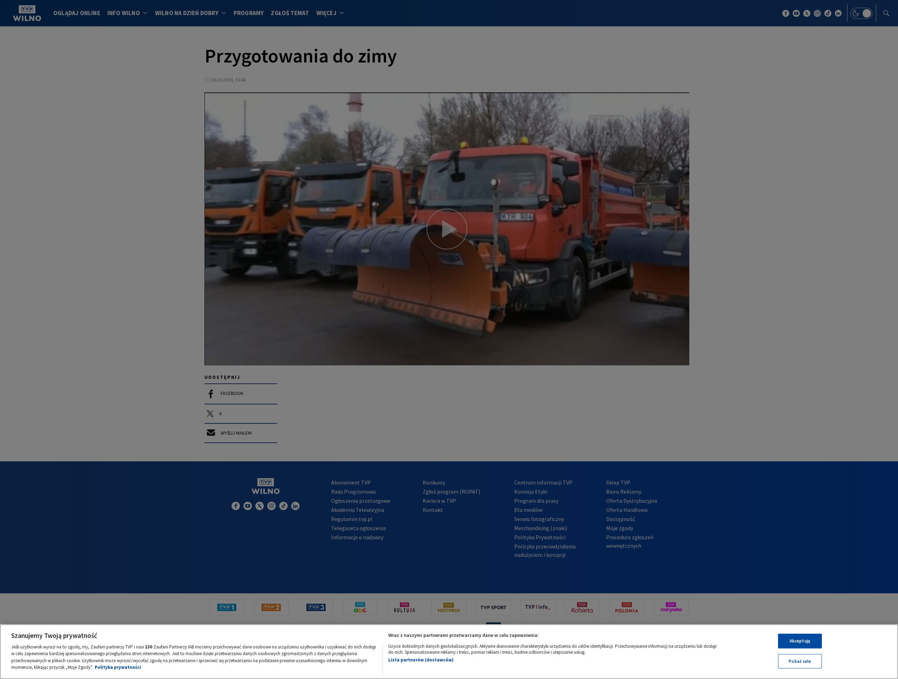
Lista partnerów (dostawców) (421, 660)
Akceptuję (800, 641)
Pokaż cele (800, 661)
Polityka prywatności (118, 667)
